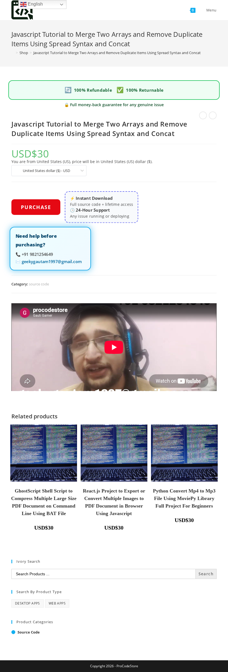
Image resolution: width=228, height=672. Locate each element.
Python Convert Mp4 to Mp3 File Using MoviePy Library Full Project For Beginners (184, 498)
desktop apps (27, 603)
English (35, 4)
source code (39, 284)
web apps (57, 603)
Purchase (36, 207)
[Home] (12, 52)
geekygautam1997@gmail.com (51, 261)
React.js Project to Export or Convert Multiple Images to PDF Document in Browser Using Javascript (114, 502)
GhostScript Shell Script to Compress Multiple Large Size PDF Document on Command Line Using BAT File (43, 502)
